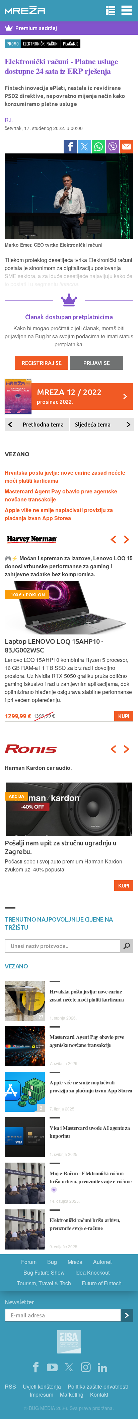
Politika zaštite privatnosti (98, 1386)
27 (40, 1016)
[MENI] (126, 10)
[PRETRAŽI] (126, 946)
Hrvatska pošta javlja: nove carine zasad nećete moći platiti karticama (87, 995)
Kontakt (99, 1394)
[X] (69, 1367)
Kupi (123, 716)
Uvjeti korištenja (42, 1386)
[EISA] (69, 1342)
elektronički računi (41, 43)
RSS (10, 1386)
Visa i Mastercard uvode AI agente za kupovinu (90, 1132)
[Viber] (112, 146)
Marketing (71, 1394)
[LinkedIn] (102, 1367)
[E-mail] (126, 146)
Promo (13, 43)
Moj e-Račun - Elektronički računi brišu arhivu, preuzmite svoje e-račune (91, 1177)
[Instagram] (85, 1367)
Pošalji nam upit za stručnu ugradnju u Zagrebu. (60, 847)
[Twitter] (84, 146)
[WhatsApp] (98, 146)
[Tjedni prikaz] (110, 10)
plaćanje (70, 43)
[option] (69, 638)
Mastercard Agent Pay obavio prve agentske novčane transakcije (87, 1041)
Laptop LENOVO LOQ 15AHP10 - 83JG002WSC (54, 645)
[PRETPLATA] (127, 1315)
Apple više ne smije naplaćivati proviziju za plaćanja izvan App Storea (59, 514)
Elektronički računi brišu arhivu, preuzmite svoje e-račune (85, 1224)
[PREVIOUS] (113, 539)
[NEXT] (126, 539)
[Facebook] (70, 146)
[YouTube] (52, 1367)
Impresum (41, 1394)
